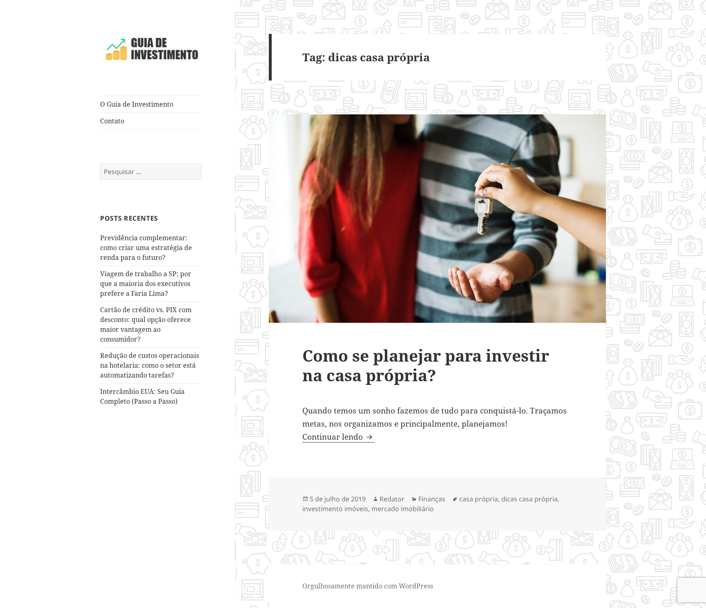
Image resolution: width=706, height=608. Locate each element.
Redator (392, 498)
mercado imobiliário (402, 508)
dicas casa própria (529, 498)
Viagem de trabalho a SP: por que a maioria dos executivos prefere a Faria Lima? (145, 283)
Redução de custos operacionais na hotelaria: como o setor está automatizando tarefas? (149, 365)
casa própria (478, 498)
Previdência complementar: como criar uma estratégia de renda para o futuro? (146, 247)
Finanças (431, 498)
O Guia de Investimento (136, 104)
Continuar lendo (338, 436)
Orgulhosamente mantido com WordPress (367, 585)
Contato (112, 120)
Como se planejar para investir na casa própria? (425, 365)
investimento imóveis (335, 508)
